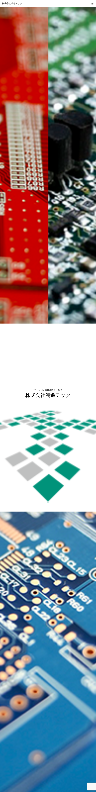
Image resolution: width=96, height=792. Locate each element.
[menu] (92, 3)
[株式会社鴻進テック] (44, 3)
